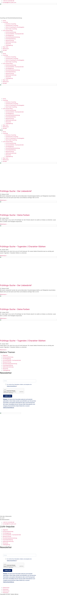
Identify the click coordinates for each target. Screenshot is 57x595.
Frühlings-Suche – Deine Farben (15, 215)
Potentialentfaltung (11, 38)
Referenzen (6, 48)
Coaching (5, 22)
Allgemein (5, 355)
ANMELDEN (7, 396)
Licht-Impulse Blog (8, 30)
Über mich (5, 47)
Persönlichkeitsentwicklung (13, 37)
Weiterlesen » (3, 200)
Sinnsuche (8, 43)
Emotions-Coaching (11, 24)
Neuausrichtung (10, 40)
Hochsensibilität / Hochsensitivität (15, 33)
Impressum (5, 589)
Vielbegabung (9, 45)
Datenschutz (6, 587)
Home (4, 20)
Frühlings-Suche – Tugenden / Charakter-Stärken (23, 246)
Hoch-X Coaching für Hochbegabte (15, 27)
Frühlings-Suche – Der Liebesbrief (15, 191)
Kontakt (5, 50)
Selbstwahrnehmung (11, 42)
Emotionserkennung (11, 32)
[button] (28, 52)
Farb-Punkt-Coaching (11, 28)
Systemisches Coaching (12, 25)
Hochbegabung (10, 35)
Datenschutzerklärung (12, 386)
